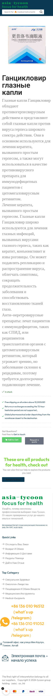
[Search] (41, 12)
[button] (12, 439)
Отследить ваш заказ (17, 544)
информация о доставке (18, 553)
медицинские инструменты (20, 593)
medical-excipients (15, 598)
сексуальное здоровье (17, 579)
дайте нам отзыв (14, 562)
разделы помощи (14, 558)
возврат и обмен (14, 548)
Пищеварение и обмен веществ (22, 589)
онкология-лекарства (16, 584)
